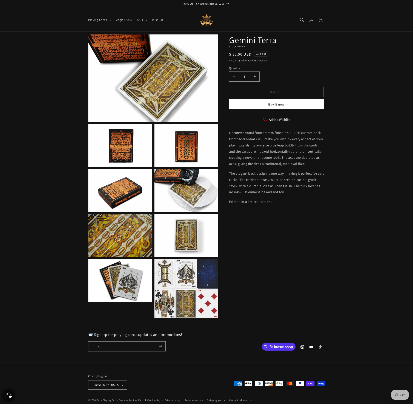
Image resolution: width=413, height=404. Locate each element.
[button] (99, 19)
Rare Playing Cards (108, 400)
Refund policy (152, 400)
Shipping (234, 60)
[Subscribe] (160, 346)
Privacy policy (173, 400)
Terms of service (194, 400)
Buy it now (276, 104)
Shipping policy (216, 400)
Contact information (241, 400)
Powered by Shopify (130, 400)
